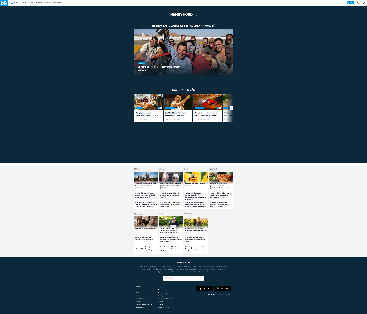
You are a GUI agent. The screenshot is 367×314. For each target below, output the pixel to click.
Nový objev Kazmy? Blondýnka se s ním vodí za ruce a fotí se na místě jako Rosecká (170, 249)
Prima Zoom (178, 10)
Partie (194, 266)
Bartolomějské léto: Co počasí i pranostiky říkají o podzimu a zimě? (196, 229)
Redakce (160, 304)
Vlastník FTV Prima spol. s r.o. (144, 304)
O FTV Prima (139, 287)
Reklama (138, 293)
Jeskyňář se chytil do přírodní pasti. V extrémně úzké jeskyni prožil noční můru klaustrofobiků (206, 114)
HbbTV (138, 296)
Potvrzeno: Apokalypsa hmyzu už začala (195, 184)
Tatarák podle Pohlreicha (193, 269)
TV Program (39, 3)
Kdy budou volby (209, 266)
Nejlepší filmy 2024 (156, 266)
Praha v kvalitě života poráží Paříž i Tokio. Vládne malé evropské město (145, 186)
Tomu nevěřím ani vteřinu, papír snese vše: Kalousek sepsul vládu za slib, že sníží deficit (145, 195)
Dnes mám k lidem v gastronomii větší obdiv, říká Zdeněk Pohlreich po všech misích (170, 204)
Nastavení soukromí (163, 307)
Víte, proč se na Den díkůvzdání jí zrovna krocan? (147, 114)
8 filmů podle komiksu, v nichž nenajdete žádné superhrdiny (144, 238)
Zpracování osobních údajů (165, 298)
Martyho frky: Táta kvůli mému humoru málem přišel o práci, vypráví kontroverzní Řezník (169, 230)
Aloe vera (206, 269)
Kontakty (160, 296)
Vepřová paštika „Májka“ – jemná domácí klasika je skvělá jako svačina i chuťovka (220, 195)
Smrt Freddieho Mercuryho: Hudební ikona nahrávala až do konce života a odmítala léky (176, 114)
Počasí (200, 266)
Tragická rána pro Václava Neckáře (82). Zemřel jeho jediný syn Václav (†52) (170, 186)
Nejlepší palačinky (191, 272)
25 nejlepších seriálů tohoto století (145, 228)
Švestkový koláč (204, 272)
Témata (24, 3)
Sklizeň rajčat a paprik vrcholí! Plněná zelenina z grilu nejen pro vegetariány (195, 249)
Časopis (47, 3)
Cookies (138, 301)
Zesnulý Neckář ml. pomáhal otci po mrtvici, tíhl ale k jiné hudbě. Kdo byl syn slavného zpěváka (146, 204)
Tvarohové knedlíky (178, 272)
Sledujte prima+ (57, 3)
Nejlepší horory (168, 266)
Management (161, 287)
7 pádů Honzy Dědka (159, 269)
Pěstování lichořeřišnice (217, 269)
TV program (178, 266)
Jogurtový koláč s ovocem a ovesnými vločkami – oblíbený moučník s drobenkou (219, 204)
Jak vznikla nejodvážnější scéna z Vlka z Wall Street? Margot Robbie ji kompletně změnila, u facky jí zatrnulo (145, 250)
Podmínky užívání (141, 298)
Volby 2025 (170, 269)
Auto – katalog (146, 269)
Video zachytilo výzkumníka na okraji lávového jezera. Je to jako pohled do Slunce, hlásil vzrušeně (195, 204)
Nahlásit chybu (140, 307)
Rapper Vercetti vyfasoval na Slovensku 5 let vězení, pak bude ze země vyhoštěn (171, 239)
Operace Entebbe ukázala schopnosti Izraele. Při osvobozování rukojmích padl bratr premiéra (195, 196)
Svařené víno (180, 269)
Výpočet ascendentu (164, 272)
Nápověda (161, 301)
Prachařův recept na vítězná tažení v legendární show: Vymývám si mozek (170, 195)
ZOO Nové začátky (221, 266)
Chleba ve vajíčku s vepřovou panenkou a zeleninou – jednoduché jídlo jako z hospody (220, 186)
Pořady (31, 3)
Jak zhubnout (144, 266)
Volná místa (139, 290)
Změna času (187, 266)
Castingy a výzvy (162, 293)
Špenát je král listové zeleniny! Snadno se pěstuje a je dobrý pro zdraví (195, 239)
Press (159, 290)
